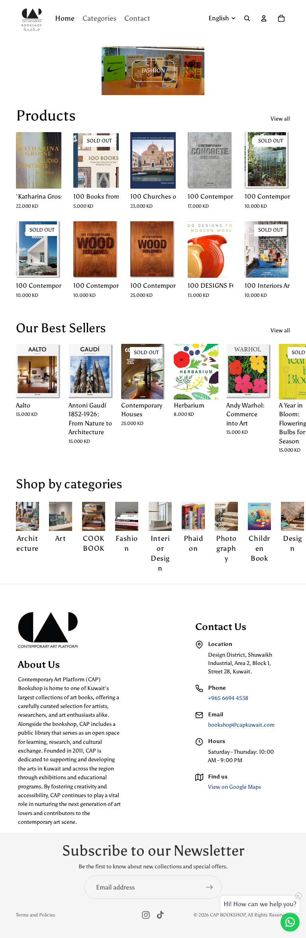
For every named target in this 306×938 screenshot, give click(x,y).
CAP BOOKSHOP (227, 915)
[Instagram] (146, 915)
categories (93, 483)
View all (280, 118)
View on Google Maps (234, 787)
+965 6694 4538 (228, 698)
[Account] (264, 18)
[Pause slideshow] (138, 86)
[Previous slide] (25, 71)
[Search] (247, 18)
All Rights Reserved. (269, 915)
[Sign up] (209, 887)
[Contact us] (290, 922)
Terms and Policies (35, 915)
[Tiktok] (160, 915)
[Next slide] (280, 71)
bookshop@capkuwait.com (241, 725)
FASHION (153, 70)
